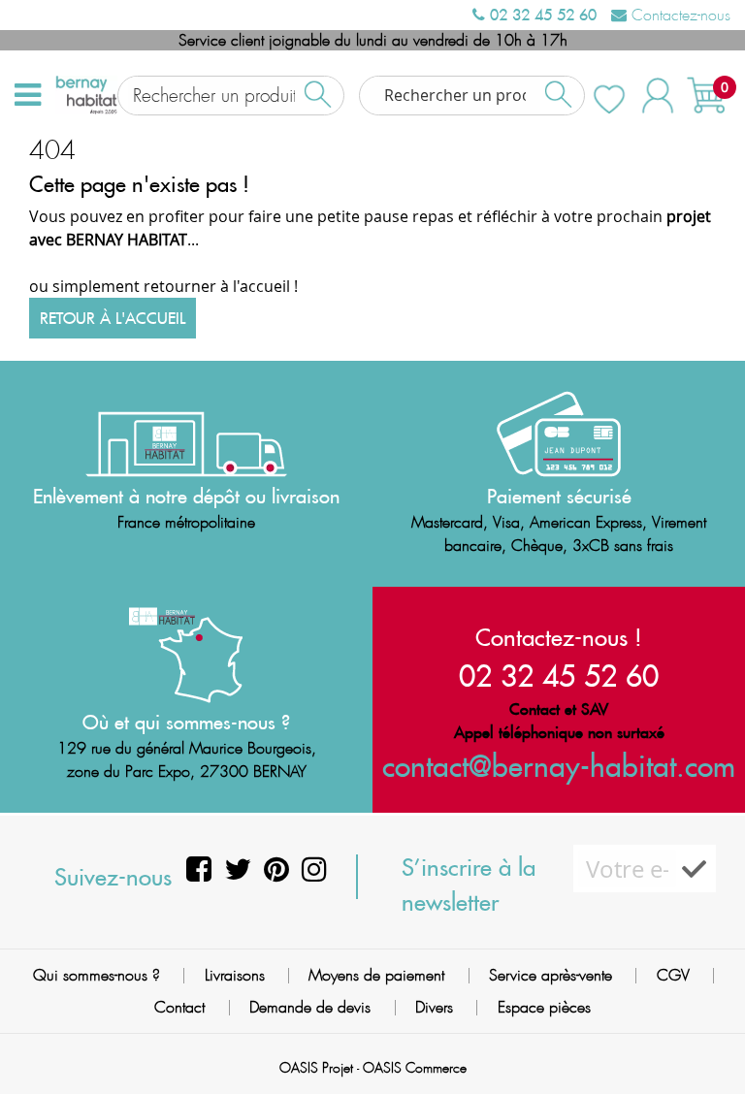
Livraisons (235, 975)
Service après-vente (550, 975)
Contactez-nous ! (558, 637)
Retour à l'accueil (112, 318)
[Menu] (28, 95)
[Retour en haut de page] (706, 1035)
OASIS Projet (316, 1068)
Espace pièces (544, 1007)
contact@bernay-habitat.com (558, 766)
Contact (179, 1007)
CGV (673, 975)
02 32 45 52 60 (541, 14)
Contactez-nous (678, 15)
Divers (434, 1007)
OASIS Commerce (415, 1068)
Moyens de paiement (376, 975)
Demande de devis (310, 1007)
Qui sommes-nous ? (96, 975)
